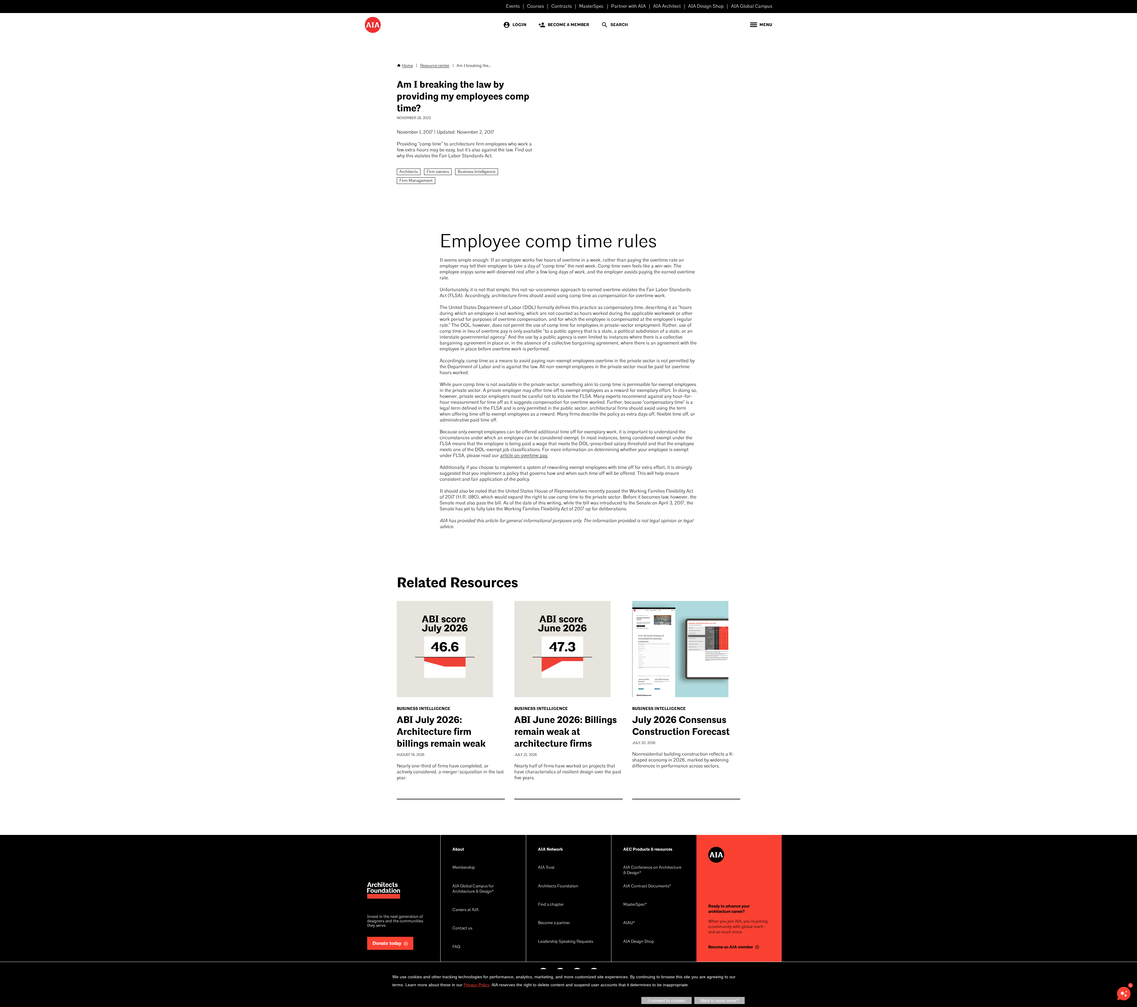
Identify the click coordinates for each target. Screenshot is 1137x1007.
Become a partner (554, 923)
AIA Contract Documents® (647, 886)
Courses (535, 6)
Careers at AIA (465, 910)
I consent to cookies (666, 1000)
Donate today (387, 943)
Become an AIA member (730, 947)
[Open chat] (1123, 993)
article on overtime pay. (524, 455)
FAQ (456, 947)
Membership (463, 867)
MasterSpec (591, 6)
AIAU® (629, 923)
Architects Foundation (558, 886)
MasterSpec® (635, 904)
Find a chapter (551, 904)
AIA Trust (546, 867)
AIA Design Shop (706, 6)
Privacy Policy (476, 984)
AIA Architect (667, 6)
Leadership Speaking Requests (565, 941)
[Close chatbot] (1130, 985)
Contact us (462, 928)
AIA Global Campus (751, 6)
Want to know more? (719, 1000)
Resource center (434, 66)
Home (407, 66)
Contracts (561, 6)
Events (513, 6)
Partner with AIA (628, 6)
